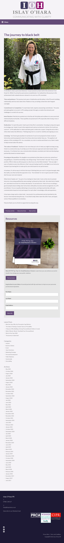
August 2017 (9, 478)
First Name (8, 291)
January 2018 (9, 474)
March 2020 (9, 438)
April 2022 (8, 407)
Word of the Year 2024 (12, 333)
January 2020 (9, 440)
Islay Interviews (10, 350)
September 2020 (10, 431)
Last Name (8, 298)
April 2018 (8, 467)
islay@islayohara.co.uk (9, 507)
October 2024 (9, 371)
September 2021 (10, 420)
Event (7, 348)
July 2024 (8, 375)
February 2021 (9, 424)
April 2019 (8, 447)
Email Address (9, 305)
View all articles (21, 211)
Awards (8, 343)
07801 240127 (7, 501)
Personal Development (12, 354)
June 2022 (8, 402)
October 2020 (9, 429)
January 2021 (9, 427)
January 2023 (9, 387)
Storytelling (9, 361)
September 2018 (10, 460)
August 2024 (9, 373)
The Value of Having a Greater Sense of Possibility (19, 326)
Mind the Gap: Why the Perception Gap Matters (18, 324)
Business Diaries (10, 345)
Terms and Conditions (56, 534)
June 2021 (8, 422)
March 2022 (9, 409)
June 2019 (8, 444)
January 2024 (9, 378)
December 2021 (10, 413)
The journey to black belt (12, 335)
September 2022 (10, 396)
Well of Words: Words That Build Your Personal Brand (20, 331)
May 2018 (8, 465)
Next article (32, 211)
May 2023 (8, 384)
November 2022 (10, 391)
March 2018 (9, 469)
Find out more (11, 278)
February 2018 (9, 471)
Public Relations (10, 356)
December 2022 (10, 389)
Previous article (10, 211)
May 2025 (8, 369)
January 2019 (9, 453)
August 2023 (9, 382)
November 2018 (10, 456)
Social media (9, 359)
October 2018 (9, 458)
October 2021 (9, 418)
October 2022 (9, 393)
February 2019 (9, 451)
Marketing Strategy (11, 352)
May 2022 (8, 404)
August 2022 (9, 398)
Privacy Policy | (47, 534)
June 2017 (8, 480)
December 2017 (10, 476)
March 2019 (9, 449)
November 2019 (10, 442)
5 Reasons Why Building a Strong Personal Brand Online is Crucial (23, 329)
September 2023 (10, 380)
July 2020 (8, 433)
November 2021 (10, 416)
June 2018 (8, 462)
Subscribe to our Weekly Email (11, 511)
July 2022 (8, 400)
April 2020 (8, 436)
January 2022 (9, 411)
